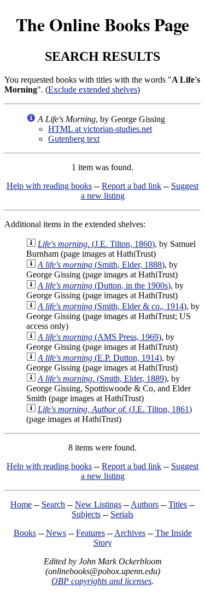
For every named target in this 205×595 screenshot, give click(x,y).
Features (90, 533)
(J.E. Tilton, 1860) (96, 244)
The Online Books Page (102, 24)
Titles (177, 504)
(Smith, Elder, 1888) (101, 264)
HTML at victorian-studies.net (100, 129)
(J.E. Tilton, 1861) (115, 409)
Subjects (86, 514)
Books (25, 533)
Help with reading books (49, 185)
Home (21, 504)
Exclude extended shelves (92, 89)
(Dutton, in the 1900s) (104, 285)
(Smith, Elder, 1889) (102, 378)
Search (53, 504)
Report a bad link (131, 185)
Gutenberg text (73, 138)
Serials (121, 514)
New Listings (98, 504)
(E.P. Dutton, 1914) (100, 357)
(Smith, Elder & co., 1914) (112, 306)
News (56, 533)
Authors (145, 504)
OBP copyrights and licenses (101, 581)
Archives (129, 533)
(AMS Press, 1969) (99, 337)
